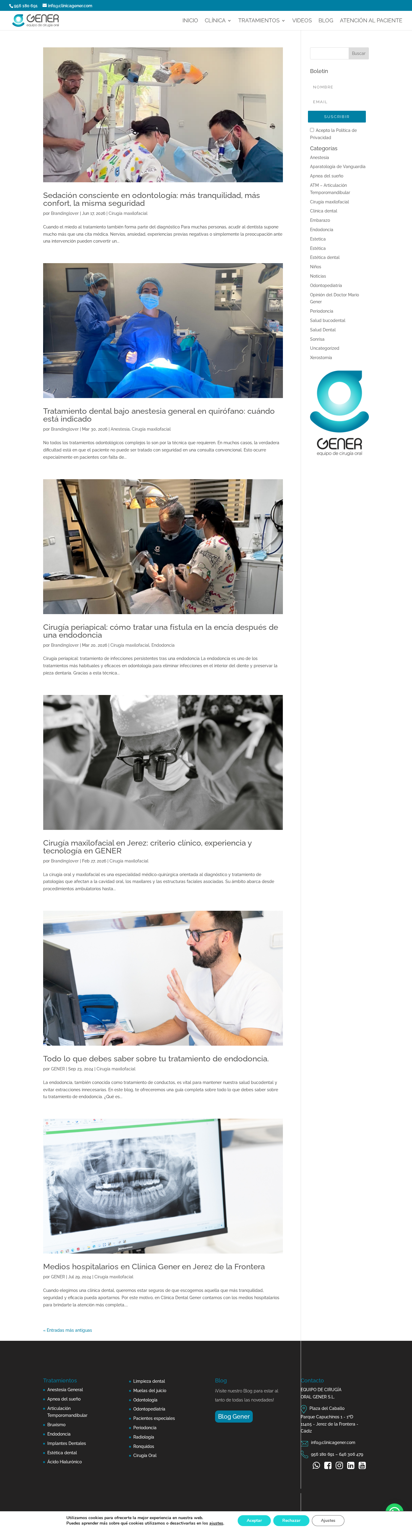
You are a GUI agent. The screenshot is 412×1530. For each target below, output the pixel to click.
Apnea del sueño (326, 176)
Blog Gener (234, 1416)
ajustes (216, 1523)
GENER (58, 1068)
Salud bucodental (327, 320)
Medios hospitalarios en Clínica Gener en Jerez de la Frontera (154, 1266)
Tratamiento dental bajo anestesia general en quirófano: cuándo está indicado (159, 414)
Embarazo (320, 220)
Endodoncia (163, 645)
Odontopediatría (326, 285)
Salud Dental (323, 329)
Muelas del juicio (149, 1390)
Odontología (145, 1400)
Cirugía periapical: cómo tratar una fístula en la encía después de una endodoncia (160, 631)
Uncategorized (324, 348)
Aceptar (254, 1520)
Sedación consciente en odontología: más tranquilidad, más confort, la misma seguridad (151, 199)
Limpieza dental (149, 1381)
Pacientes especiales (154, 1418)
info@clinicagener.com (333, 1442)
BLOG (326, 21)
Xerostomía (321, 357)
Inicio (190, 21)
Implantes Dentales (66, 1443)
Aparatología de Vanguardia (338, 166)
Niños (315, 266)
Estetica (318, 239)
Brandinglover (65, 213)
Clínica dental (323, 211)
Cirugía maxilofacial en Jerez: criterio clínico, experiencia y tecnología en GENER (147, 846)
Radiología (143, 1437)
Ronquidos (143, 1446)
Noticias (318, 276)
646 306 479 (351, 1454)
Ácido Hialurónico (64, 1461)
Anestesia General (65, 1389)
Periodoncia (321, 311)
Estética (318, 248)
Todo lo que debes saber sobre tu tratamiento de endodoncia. (156, 1058)
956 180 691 (26, 5)
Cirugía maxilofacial (128, 213)
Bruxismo (56, 1424)
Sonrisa (317, 339)
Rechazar (291, 1520)
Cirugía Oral (145, 1455)
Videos (302, 21)
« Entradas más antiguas (67, 1330)
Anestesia (120, 429)
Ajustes (328, 1520)
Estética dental (325, 257)
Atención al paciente (371, 21)
